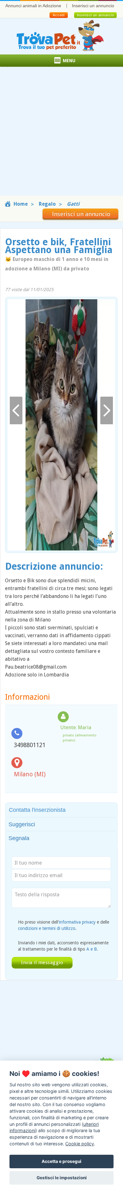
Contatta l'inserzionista (37, 810)
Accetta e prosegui (61, 1161)
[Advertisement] (61, 134)
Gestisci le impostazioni (62, 1177)
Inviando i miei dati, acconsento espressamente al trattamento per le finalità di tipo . (63, 946)
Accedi (58, 15)
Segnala (19, 838)
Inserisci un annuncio (93, 5)
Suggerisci (22, 824)
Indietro (16, 411)
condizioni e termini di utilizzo (46, 928)
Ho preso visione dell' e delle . (63, 925)
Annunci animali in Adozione (33, 5)
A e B (91, 949)
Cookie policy (79, 1143)
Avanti (106, 411)
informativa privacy (77, 922)
